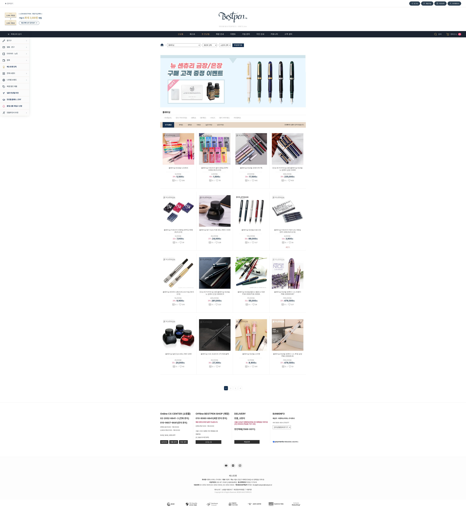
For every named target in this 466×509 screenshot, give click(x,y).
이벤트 (233, 34)
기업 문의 (246, 34)
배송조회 (247, 442)
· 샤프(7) (212, 118)
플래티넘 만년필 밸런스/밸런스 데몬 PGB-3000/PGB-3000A (251, 293)
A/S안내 (164, 442)
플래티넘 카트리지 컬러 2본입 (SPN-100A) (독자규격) (214, 169)
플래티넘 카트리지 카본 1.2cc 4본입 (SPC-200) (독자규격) (287, 231)
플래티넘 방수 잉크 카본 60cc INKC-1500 (214, 230)
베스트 (192, 34)
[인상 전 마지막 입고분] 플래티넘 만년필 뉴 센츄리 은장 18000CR (215, 293)
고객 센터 (288, 34)
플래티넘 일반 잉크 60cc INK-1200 (178, 354)
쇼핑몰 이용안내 (227, 490)
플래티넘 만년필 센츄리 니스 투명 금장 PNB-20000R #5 (287, 355)
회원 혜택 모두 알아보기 (29, 23)
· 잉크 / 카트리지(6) (181, 118)
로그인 (416, 3)
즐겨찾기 (10, 3)
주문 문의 (183, 442)
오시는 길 (208, 442)
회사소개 (217, 490)
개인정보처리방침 (239, 490)
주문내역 (442, 3)
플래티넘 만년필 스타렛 (251, 354)
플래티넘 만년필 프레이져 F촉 (251, 168)
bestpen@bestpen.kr (265, 485)
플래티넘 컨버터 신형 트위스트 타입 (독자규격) (178, 293)
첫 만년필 (206, 34)
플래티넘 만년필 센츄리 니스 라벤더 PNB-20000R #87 (287, 293)
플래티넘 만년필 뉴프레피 (178, 168)
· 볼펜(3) (193, 118)
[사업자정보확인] (232, 482)
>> (240, 388)
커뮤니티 (274, 34)
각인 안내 (260, 34)
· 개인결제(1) (237, 118)
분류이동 (239, 45)
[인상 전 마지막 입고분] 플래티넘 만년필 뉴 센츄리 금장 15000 (288, 169)
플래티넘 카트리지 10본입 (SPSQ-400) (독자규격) (178, 231)
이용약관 (249, 490)
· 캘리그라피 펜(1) (224, 118)
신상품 (180, 34)
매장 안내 (220, 34)
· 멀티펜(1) (203, 118)
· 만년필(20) (167, 118)
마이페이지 (455, 3)
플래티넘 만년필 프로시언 (251, 230)
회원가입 (428, 3)
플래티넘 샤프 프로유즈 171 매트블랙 (215, 354)
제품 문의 (174, 442)
